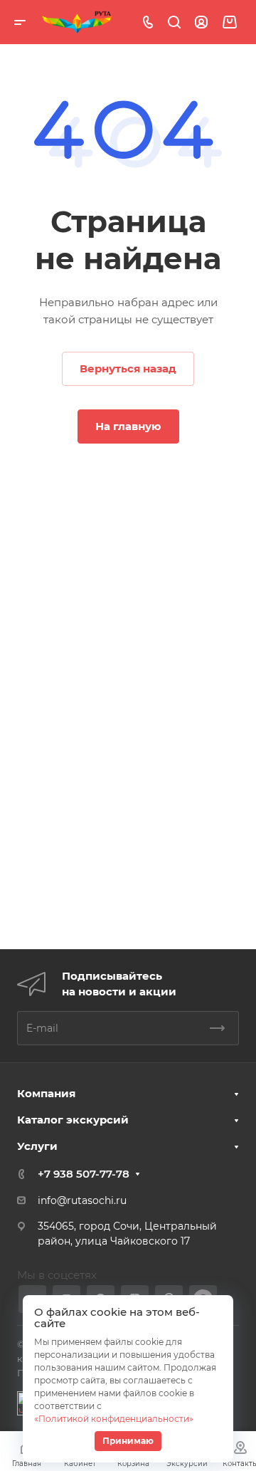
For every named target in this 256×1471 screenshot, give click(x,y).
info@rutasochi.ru (82, 1200)
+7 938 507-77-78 (83, 1174)
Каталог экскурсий (73, 1119)
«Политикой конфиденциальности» (113, 1418)
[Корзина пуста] (229, 22)
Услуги (37, 1146)
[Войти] (201, 22)
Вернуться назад (128, 368)
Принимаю (128, 1440)
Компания (46, 1093)
